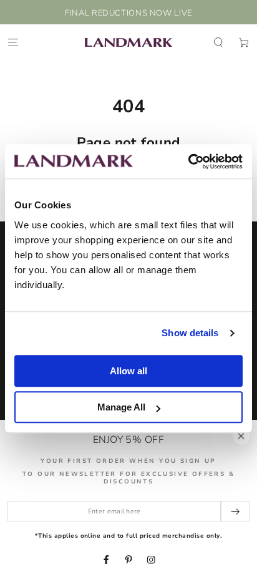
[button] (218, 42)
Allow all (128, 371)
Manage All (121, 407)
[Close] (241, 436)
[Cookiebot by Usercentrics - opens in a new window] (188, 161)
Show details (190, 332)
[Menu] (13, 42)
